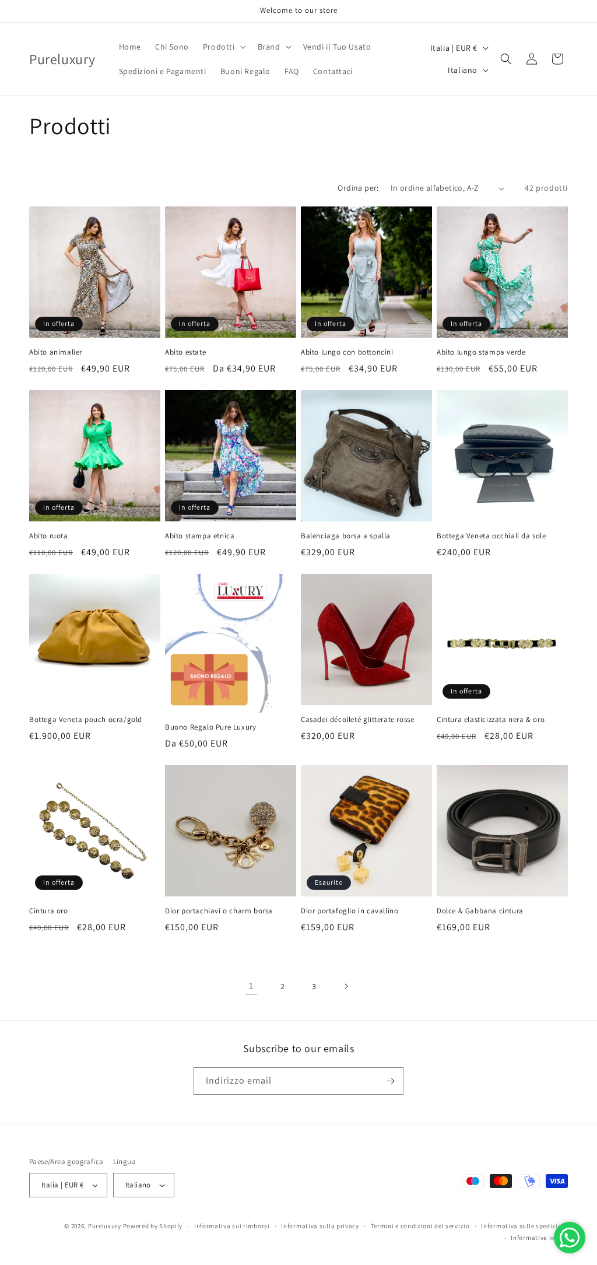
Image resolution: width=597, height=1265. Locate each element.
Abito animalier (55, 352)
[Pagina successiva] (346, 986)
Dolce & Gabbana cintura (480, 911)
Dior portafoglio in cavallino (349, 911)
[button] (223, 46)
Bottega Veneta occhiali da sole (491, 536)
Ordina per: (358, 188)
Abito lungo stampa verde (481, 352)
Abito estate (185, 352)
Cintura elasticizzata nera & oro (491, 719)
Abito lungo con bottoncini (347, 352)
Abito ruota (48, 536)
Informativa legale (539, 1238)
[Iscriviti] (390, 1081)
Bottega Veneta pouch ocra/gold (85, 719)
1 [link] (251, 986)
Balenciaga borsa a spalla (346, 536)
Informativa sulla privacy (320, 1226)
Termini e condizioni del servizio (420, 1226)
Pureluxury (104, 1226)
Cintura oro (48, 911)
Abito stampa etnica (199, 536)
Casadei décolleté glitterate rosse (357, 719)
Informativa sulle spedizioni (524, 1226)
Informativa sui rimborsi (232, 1226)
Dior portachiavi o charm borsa (219, 911)
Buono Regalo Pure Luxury (210, 727)
